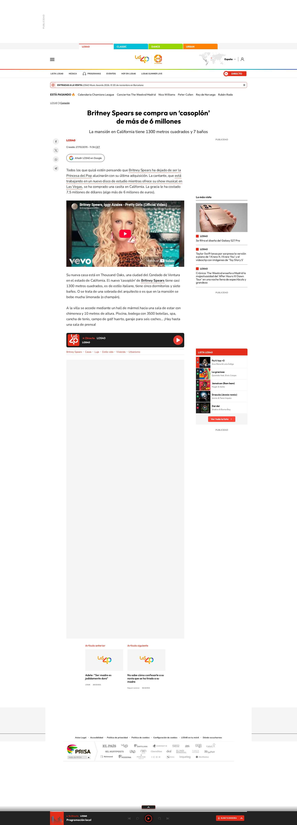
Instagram (128, 700)
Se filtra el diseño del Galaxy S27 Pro (218, 240)
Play (148, 818)
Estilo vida (107, 352)
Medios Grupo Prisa (78, 757)
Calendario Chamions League (96, 94)
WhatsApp (56, 159)
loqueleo (185, 756)
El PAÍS (109, 746)
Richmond (107, 756)
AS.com (185, 746)
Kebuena (207, 750)
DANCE (155, 46)
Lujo (97, 352)
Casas (88, 352)
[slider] (148, 811)
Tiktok (135, 700)
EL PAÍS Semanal (181, 750)
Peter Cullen (185, 94)
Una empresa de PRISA (78, 749)
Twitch (162, 700)
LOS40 (86, 46)
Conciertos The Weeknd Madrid (136, 94)
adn (197, 746)
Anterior (129, 818)
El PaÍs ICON (156, 756)
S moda (170, 756)
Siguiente (168, 818)
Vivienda (120, 352)
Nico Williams (166, 94)
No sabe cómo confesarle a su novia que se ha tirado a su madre (145, 678)
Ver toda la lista (219, 419)
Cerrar (244, 85)
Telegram (56, 168)
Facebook (56, 141)
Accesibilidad (96, 737)
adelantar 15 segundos (159, 818)
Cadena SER (175, 746)
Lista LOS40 (57, 73)
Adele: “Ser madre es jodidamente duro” (98, 676)
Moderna (124, 756)
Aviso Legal (80, 737)
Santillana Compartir (160, 746)
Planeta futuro (194, 750)
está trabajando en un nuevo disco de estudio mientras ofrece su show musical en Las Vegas (124, 181)
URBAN (190, 46)
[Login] (243, 59)
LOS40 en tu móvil (190, 737)
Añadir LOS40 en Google (88, 158)
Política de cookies (140, 737)
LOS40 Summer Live (151, 73)
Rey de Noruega (205, 94)
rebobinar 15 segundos (137, 818)
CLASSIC (122, 46)
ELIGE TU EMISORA (229, 818)
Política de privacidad (117, 737)
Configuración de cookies (165, 737)
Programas (94, 73)
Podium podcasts (141, 756)
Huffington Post (113, 750)
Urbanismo (134, 352)
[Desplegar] (148, 806)
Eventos (111, 73)
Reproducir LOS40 (178, 340)
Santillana (141, 746)
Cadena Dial (169, 750)
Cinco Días (156, 750)
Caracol (210, 746)
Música (73, 73)
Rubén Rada (225, 94)
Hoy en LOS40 (128, 73)
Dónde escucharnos (212, 737)
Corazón (65, 103)
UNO (132, 750)
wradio (142, 750)
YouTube (141, 700)
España (228, 59)
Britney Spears (74, 352)
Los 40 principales (125, 746)
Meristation (202, 756)
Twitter (56, 150)
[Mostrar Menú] (54, 59)
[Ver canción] (204, 362)
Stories (169, 700)
